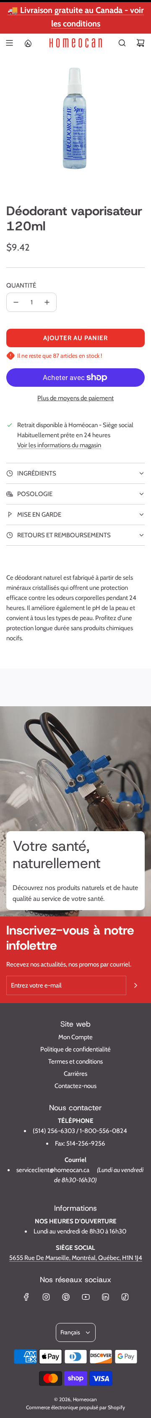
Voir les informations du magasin (59, 445)
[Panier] (140, 43)
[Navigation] (9, 43)
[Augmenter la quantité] (47, 302)
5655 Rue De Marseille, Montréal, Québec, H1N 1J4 (75, 1258)
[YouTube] (85, 1297)
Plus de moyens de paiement (75, 398)
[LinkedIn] (105, 1297)
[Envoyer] (135, 985)
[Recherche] (122, 43)
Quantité (21, 285)
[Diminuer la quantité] (16, 302)
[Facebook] (26, 1297)
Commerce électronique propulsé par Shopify (75, 1407)
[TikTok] (125, 1297)
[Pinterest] (66, 1297)
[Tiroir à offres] (27, 43)
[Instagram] (46, 1297)
